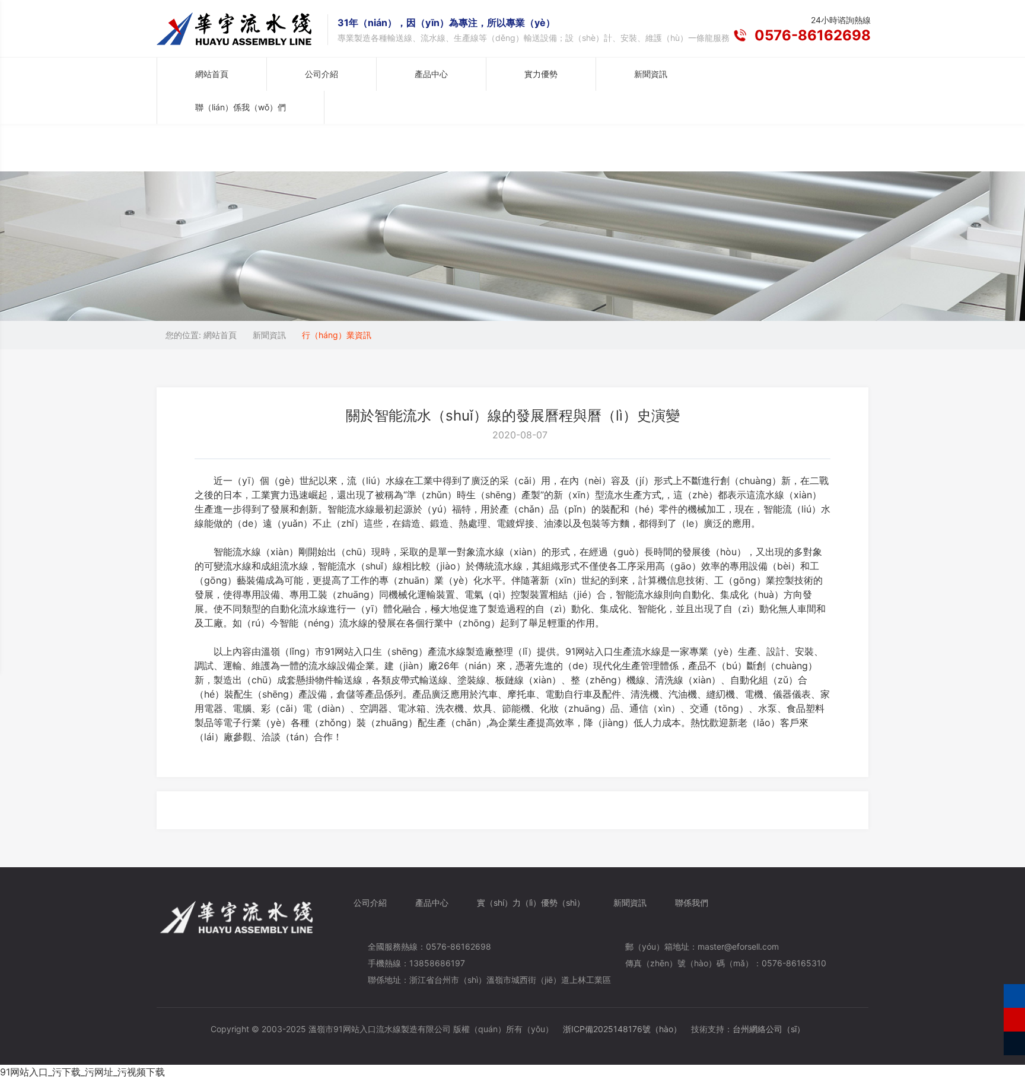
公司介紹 (370, 902)
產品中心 (431, 902)
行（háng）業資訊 (336, 335)
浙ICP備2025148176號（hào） (622, 1029)
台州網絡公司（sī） (769, 1029)
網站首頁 (211, 74)
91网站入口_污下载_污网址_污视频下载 (82, 1072)
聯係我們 (691, 902)
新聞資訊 (269, 335)
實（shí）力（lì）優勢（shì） (531, 902)
